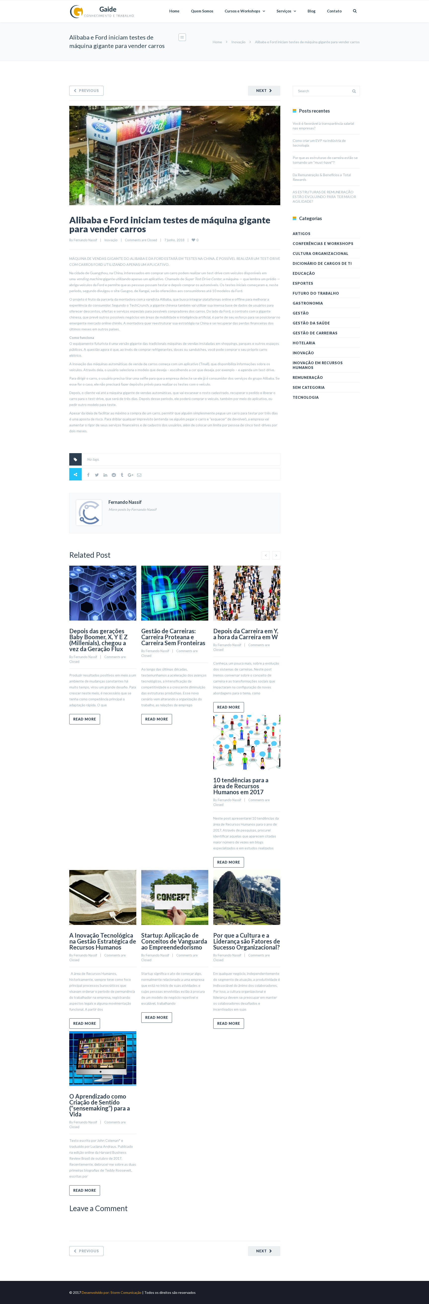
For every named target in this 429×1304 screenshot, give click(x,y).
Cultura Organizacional (321, 253)
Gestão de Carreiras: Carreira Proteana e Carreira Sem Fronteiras (173, 636)
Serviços (284, 11)
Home (174, 11)
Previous (89, 90)
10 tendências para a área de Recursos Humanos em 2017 (240, 785)
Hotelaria (304, 343)
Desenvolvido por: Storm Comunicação (112, 1292)
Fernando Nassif (85, 240)
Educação (304, 273)
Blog (312, 11)
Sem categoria (309, 387)
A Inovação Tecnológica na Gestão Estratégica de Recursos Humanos (102, 941)
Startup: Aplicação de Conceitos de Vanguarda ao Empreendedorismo (174, 941)
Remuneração (308, 377)
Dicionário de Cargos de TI (322, 263)
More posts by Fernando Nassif (132, 509)
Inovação (238, 42)
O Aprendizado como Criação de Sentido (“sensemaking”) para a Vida (99, 1105)
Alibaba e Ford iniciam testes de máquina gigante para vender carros (169, 224)
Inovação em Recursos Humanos (318, 365)
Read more (84, 719)
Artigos (302, 234)
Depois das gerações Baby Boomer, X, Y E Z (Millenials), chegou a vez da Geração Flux (98, 639)
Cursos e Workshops (242, 11)
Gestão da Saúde (311, 323)
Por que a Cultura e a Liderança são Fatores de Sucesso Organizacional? (246, 941)
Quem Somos (202, 11)
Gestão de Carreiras (315, 333)
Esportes (303, 283)
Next (261, 90)
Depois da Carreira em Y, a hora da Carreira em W (245, 633)
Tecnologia (306, 397)
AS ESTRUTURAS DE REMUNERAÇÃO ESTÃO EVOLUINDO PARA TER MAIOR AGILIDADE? (324, 196)
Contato (334, 11)
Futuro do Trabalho (316, 293)
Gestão (301, 313)
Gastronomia (308, 303)
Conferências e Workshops (323, 243)
